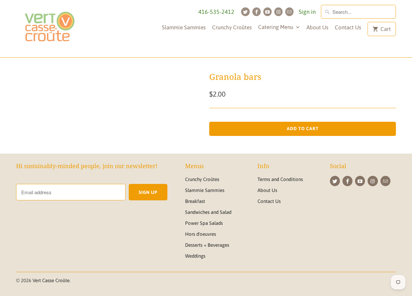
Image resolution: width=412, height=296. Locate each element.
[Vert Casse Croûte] (49, 29)
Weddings (195, 256)
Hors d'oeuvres (200, 234)
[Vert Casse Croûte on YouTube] (267, 11)
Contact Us (348, 27)
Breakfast (195, 201)
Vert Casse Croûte (51, 280)
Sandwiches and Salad (208, 212)
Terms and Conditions (280, 179)
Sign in (307, 11)
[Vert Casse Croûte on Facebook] (256, 11)
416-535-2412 (216, 11)
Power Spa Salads (204, 223)
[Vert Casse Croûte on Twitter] (245, 11)
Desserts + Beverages (207, 245)
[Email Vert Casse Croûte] (289, 11)
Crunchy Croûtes (232, 27)
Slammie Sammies (184, 27)
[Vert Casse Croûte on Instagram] (278, 11)
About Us (317, 27)
